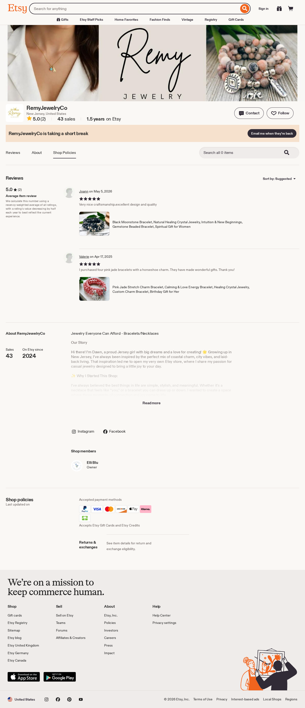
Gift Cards (236, 19)
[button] (249, 113)
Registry (211, 19)
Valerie (84, 256)
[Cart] (290, 8)
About (37, 152)
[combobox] (134, 8)
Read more (151, 403)
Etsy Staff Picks (91, 19)
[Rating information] (29, 119)
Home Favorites (126, 19)
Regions (291, 699)
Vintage (187, 19)
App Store (24, 677)
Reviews (13, 152)
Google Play (60, 677)
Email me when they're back (272, 133)
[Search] (245, 8)
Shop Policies (64, 152)
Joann (83, 191)
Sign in (264, 8)
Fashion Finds (160, 19)
